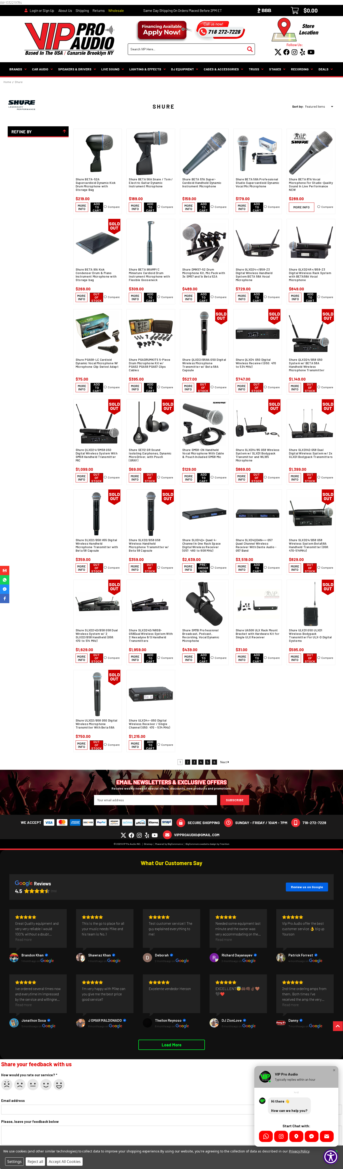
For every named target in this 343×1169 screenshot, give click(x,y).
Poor (19, 1084)
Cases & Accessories (221, 69)
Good (46, 1084)
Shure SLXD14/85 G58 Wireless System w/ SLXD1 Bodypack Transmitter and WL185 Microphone (258, 455)
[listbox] (320, 106)
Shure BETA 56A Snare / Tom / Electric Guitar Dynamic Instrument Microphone (151, 183)
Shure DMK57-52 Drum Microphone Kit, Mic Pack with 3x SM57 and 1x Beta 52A (203, 273)
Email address (13, 1100)
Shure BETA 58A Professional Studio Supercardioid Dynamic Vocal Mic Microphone (257, 183)
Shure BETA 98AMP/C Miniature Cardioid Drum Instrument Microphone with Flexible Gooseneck (149, 275)
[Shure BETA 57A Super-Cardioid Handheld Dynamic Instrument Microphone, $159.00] (204, 153)
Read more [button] (23, 939)
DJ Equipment (182, 69)
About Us (65, 10)
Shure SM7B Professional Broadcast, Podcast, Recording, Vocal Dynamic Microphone (200, 636)
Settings (14, 1161)
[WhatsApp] (266, 1136)
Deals (323, 69)
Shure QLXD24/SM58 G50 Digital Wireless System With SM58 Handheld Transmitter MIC (96, 455)
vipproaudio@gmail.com (196, 834)
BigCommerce (175, 843)
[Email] (327, 1136)
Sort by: (298, 106)
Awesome (59, 1084)
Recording (300, 69)
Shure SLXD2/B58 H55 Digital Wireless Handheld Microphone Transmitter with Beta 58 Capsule (97, 545)
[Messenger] (311, 1136)
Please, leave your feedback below (30, 1121)
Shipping (82, 10)
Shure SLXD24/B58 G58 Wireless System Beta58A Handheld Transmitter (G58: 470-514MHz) (309, 545)
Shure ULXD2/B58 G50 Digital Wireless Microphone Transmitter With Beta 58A (96, 724)
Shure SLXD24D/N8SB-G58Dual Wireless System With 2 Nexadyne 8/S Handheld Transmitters (151, 636)
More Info (82, 207)
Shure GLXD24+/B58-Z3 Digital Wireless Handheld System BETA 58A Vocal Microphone (254, 275)
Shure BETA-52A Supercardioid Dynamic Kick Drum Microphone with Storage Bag (96, 185)
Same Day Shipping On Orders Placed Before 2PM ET (182, 10)
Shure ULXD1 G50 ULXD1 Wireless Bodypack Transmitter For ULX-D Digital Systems (310, 636)
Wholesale (116, 10)
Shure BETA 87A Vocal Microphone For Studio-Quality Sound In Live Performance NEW (311, 185)
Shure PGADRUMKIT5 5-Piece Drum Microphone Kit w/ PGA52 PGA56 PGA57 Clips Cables (149, 365)
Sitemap (148, 843)
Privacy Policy (299, 1151)
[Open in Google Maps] (296, 1136)
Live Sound (110, 69)
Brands (15, 69)
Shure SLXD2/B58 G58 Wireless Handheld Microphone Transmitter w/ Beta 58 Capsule (149, 545)
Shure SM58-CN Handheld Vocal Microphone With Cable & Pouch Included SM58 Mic (203, 453)
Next (224, 762)
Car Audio (40, 69)
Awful (6, 1084)
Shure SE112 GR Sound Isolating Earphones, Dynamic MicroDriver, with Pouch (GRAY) (150, 455)
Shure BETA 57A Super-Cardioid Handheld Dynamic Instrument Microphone (201, 183)
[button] (4, 570)
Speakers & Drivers (74, 69)
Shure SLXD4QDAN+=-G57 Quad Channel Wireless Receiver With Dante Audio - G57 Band (256, 545)
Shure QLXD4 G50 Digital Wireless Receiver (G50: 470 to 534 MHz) (256, 363)
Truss (254, 69)
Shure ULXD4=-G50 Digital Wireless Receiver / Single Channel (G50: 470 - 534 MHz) (149, 724)
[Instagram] (281, 1136)
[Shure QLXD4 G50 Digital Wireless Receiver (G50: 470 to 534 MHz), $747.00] (258, 333)
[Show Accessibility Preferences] (330, 1156)
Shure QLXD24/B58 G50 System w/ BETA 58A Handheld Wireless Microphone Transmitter (306, 365)
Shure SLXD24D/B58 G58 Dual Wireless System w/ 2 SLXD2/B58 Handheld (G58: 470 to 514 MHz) (97, 636)
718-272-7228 (314, 822)
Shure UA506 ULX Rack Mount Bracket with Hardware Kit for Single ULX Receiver (257, 634)
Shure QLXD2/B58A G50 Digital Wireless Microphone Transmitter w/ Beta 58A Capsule (204, 365)
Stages (275, 69)
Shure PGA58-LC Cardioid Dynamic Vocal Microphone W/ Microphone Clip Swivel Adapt (97, 363)
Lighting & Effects (145, 69)
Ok (32, 1084)
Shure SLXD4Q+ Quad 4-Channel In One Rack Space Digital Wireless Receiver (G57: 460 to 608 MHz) (201, 545)
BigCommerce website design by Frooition (207, 843)
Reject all (35, 1161)
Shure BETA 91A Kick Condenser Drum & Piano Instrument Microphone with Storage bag (96, 275)
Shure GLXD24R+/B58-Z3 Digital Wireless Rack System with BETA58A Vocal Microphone (310, 275)
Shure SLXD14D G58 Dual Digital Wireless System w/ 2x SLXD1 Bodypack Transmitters (310, 453)
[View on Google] (14, 957)
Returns (98, 10)
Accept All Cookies (65, 1161)
